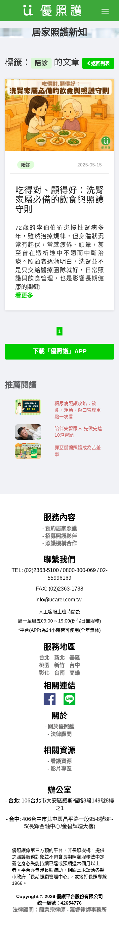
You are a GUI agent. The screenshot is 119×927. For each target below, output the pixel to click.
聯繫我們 (59, 559)
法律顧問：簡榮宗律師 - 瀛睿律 (60, 910)
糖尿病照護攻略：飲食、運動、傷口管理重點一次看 (78, 410)
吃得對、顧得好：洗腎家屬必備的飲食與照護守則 (59, 199)
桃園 (44, 665)
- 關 (59, 726)
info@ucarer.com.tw (58, 599)
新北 (59, 657)
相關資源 (59, 750)
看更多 (24, 295)
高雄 (74, 673)
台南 (59, 673)
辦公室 (59, 789)
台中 (74, 665)
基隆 (74, 657)
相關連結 (59, 685)
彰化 (44, 673)
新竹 (59, 665)
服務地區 (59, 646)
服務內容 (59, 517)
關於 (59, 715)
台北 (44, 657)
